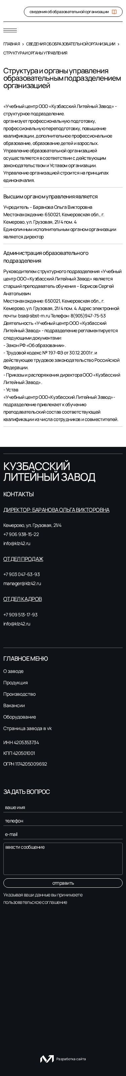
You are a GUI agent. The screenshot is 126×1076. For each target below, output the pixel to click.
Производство (19, 694)
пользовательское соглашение (35, 902)
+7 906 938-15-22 (21, 534)
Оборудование (19, 717)
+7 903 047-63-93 (21, 574)
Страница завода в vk (27, 728)
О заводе (13, 671)
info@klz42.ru (16, 543)
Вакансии (14, 705)
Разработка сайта (71, 1058)
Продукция (15, 682)
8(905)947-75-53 (88, 315)
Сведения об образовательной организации (70, 44)
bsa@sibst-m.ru (34, 315)
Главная (11, 44)
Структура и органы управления (35, 53)
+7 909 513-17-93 (20, 614)
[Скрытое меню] (10, 30)
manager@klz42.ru (22, 583)
